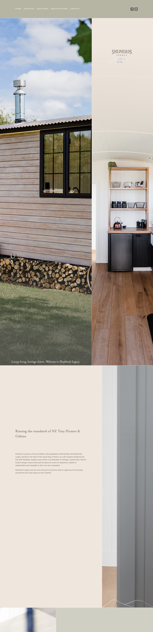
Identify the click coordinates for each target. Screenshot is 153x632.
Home (18, 9)
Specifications (59, 9)
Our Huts (29, 9)
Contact (75, 9)
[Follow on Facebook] (132, 9)
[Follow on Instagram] (136, 9)
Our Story (42, 9)
